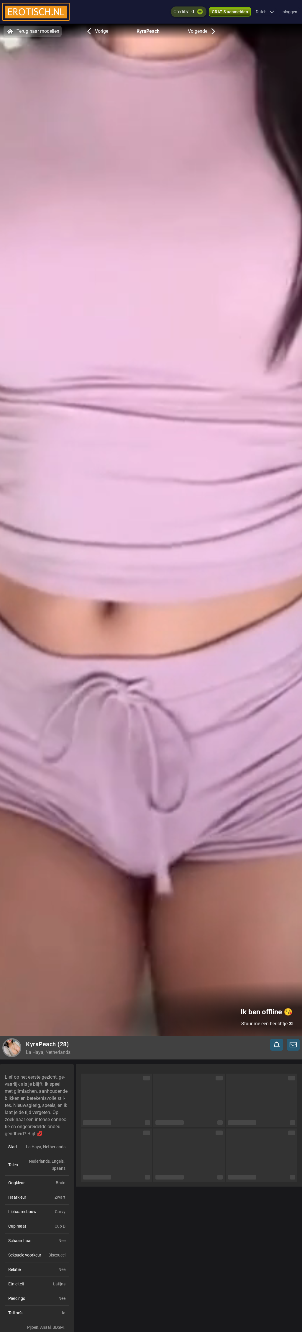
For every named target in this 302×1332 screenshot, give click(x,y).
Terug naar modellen (38, 31)
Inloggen (289, 11)
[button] (265, 11)
